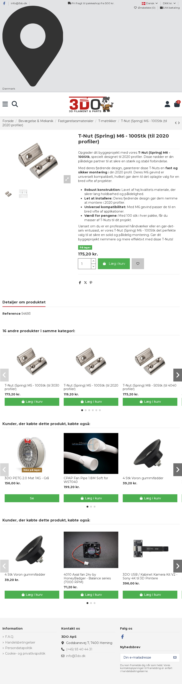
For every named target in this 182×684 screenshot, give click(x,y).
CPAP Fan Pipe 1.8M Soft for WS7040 (86, 480)
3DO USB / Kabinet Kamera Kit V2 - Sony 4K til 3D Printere (150, 576)
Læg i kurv (117, 264)
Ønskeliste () (146, 7)
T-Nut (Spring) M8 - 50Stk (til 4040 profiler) (149, 387)
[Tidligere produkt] (176, 123)
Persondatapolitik (18, 648)
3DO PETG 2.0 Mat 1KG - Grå (27, 478)
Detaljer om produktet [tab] (24, 302)
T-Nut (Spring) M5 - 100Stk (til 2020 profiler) (91, 387)
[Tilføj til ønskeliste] (138, 263)
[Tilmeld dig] (175, 657)
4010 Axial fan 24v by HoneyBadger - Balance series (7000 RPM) (87, 578)
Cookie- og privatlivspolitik (25, 653)
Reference (11, 314)
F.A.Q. (9, 637)
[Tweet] (85, 283)
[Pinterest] (91, 283)
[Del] (80, 283)
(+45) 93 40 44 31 (79, 649)
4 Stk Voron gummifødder (143, 478)
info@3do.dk (19, 3)
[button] (82, 410)
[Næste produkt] (179, 123)
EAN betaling (171, 7)
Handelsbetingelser (20, 642)
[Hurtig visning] (35, 379)
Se (32, 498)
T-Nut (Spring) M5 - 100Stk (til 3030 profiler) (32, 387)
